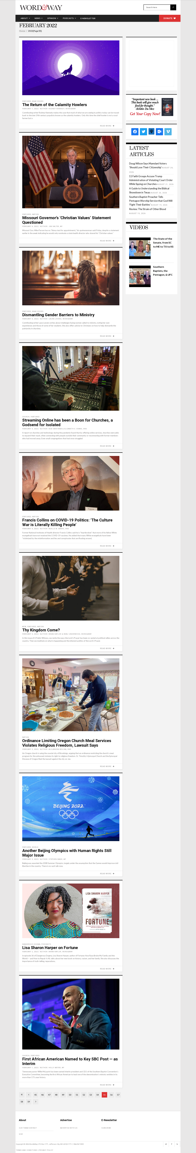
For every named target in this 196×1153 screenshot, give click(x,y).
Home (22, 31)
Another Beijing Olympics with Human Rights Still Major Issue (66, 853)
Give (21, 1134)
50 (70, 1095)
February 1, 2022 (30, 1068)
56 (111, 1095)
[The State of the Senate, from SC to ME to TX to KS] (140, 258)
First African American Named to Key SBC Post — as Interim (70, 1061)
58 (22, 1101)
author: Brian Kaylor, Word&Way (56, 952)
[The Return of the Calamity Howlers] (70, 67)
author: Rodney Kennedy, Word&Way (58, 109)
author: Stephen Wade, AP (53, 859)
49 (63, 1095)
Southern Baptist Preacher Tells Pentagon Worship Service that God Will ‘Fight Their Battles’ (150, 200)
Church (26, 417)
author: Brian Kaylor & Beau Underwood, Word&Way (66, 634)
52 (84, 1095)
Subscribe (106, 1128)
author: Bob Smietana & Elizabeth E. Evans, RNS (63, 429)
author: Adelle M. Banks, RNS (54, 529)
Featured (26, 101)
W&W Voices (37, 101)
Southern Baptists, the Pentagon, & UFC (163, 270)
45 (35, 1095)
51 (77, 1095)
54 (97, 1095)
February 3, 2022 (30, 634)
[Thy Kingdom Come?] (70, 588)
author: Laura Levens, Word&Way (56, 319)
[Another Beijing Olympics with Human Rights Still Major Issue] (70, 808)
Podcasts (46, 944)
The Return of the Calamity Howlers (54, 104)
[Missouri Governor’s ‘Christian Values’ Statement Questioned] (70, 172)
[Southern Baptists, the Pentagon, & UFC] (140, 286)
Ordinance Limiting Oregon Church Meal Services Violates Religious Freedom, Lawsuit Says (66, 743)
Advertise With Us (69, 1128)
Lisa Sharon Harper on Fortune (50, 947)
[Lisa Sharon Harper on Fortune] (70, 911)
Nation (35, 214)
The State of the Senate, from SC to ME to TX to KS (163, 242)
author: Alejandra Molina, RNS (55, 749)
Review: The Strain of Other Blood (147, 209)
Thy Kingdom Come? (41, 630)
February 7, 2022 (30, 109)
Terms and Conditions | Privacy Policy (34, 1150)
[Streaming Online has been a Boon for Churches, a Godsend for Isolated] (70, 378)
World (35, 847)
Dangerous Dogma (31, 944)
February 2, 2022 (30, 952)
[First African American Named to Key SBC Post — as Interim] (70, 1014)
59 (29, 1101)
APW (24, 627)
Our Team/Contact (28, 1128)
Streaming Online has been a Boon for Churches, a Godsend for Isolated (67, 422)
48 (56, 1095)
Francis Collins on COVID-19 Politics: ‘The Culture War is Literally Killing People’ (67, 522)
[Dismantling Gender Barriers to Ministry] (70, 278)
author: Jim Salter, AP (51, 226)
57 (118, 1095)
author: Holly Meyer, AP (52, 1068)
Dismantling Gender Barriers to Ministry (58, 314)
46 (42, 1095)
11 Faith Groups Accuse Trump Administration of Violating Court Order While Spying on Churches (151, 180)
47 (49, 1095)
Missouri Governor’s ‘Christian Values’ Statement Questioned (66, 220)
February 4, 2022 (30, 226)
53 (91, 1095)
